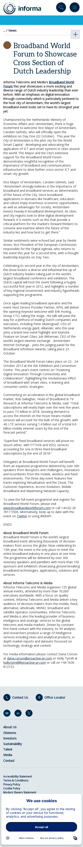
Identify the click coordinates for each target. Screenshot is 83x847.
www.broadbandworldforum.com (27, 508)
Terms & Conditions (15, 780)
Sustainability (12, 744)
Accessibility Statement (17, 776)
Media (7, 755)
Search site (61, 8)
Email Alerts (7, 714)
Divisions (9, 733)
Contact (9, 760)
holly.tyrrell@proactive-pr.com (24, 662)
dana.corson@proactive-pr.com (29, 658)
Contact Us (20, 697)
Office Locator (54, 697)
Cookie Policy (11, 788)
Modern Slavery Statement (19, 792)
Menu (74, 8)
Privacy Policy (11, 784)
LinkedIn (18, 714)
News (12, 30)
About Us (10, 727)
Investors (10, 738)
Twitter (22, 516)
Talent (7, 749)
